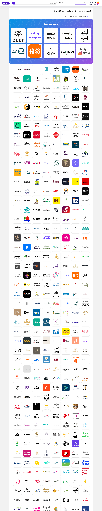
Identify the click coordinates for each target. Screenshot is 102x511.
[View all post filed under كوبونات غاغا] (46, 406)
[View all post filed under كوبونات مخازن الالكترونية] (56, 237)
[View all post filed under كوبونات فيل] (27, 312)
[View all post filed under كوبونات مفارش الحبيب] (85, 369)
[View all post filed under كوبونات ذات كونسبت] (56, 415)
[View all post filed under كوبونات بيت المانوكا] (75, 266)
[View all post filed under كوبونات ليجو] (66, 453)
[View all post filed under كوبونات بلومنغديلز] (75, 481)
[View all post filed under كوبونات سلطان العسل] (75, 125)
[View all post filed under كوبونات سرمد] (66, 125)
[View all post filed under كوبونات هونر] (17, 191)
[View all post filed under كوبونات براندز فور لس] (46, 294)
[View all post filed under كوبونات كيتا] (27, 284)
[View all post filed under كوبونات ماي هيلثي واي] (46, 266)
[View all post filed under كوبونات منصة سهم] (36, 116)
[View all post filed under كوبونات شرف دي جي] (17, 172)
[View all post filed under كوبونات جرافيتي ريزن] (27, 163)
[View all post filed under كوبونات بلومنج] (75, 116)
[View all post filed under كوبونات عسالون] (66, 406)
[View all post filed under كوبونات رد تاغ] (75, 453)
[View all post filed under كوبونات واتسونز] (85, 228)
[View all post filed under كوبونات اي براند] (56, 275)
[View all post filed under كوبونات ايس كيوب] (27, 350)
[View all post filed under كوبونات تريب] (46, 125)
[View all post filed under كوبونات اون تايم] (46, 106)
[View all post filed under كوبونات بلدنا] (17, 443)
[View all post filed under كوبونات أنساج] (75, 397)
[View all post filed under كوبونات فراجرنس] (17, 144)
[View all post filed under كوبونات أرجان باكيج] (36, 200)
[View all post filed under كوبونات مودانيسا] (27, 237)
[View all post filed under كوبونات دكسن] (27, 219)
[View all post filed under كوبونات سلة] (18, 51)
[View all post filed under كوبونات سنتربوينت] (66, 256)
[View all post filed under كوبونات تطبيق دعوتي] (17, 340)
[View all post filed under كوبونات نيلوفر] (17, 116)
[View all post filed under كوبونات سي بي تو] (75, 490)
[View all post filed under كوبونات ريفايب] (46, 135)
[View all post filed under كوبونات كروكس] (27, 266)
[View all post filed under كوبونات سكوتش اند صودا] (17, 88)
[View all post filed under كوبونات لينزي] (56, 350)
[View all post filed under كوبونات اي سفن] (56, 209)
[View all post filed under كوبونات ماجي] (17, 181)
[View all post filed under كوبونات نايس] (75, 219)
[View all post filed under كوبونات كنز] (56, 266)
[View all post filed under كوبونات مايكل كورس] (56, 425)
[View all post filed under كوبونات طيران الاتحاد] (85, 312)
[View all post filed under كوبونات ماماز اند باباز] (56, 406)
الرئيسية (89, 16)
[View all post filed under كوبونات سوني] (27, 125)
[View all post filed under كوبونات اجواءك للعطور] (36, 78)
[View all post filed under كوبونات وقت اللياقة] (36, 135)
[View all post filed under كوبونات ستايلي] (36, 387)
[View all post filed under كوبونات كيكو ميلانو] (56, 153)
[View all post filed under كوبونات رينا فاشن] (36, 369)
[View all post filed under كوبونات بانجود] (36, 266)
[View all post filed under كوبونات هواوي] (36, 125)
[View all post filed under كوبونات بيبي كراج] (36, 462)
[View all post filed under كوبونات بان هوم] (17, 387)
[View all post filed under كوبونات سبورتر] (36, 106)
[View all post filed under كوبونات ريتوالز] (85, 88)
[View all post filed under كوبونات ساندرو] (36, 219)
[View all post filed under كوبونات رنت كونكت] (36, 490)
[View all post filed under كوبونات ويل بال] (85, 256)
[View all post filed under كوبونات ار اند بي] (56, 331)
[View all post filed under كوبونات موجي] (56, 359)
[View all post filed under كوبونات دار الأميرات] (46, 116)
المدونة (66, 3)
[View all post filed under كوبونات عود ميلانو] (85, 219)
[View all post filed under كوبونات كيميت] (27, 397)
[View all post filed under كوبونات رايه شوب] (56, 284)
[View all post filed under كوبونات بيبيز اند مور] (27, 443)
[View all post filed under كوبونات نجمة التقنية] (36, 97)
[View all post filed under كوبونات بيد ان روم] (67, 51)
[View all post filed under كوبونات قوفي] (36, 443)
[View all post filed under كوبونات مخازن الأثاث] (46, 443)
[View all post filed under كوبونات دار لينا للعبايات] (17, 237)
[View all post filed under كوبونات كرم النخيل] (75, 172)
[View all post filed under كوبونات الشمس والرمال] (27, 340)
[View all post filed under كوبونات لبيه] (66, 303)
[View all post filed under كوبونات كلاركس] (36, 191)
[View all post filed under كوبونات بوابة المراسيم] (27, 209)
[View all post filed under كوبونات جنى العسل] (46, 153)
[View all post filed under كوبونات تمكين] (36, 228)
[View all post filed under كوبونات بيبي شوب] (27, 69)
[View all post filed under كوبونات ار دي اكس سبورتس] (36, 153)
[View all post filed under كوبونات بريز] (66, 69)
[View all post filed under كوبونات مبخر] (27, 434)
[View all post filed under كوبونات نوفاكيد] (34, 35)
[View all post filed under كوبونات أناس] (56, 97)
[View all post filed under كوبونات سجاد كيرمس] (27, 303)
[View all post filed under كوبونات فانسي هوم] (36, 350)
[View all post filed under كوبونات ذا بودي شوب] (56, 163)
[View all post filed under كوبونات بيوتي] (36, 397)
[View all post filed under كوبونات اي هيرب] (17, 369)
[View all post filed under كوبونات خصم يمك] (85, 415)
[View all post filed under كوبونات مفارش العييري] (46, 322)
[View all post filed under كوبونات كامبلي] (36, 172)
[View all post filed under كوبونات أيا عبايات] (17, 490)
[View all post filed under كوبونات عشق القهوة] (17, 312)
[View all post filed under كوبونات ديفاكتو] (17, 359)
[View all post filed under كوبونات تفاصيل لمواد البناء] (66, 191)
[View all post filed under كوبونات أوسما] (27, 415)
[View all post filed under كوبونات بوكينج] (66, 135)
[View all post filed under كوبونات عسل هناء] (85, 378)
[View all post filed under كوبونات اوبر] (36, 415)
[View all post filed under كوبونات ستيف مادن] (36, 500)
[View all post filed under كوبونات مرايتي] (36, 340)
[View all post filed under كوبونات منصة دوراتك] (75, 97)
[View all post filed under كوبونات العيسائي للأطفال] (75, 312)
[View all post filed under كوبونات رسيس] (46, 303)
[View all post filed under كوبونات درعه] (27, 453)
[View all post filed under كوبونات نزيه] (36, 181)
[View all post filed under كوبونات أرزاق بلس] (66, 209)
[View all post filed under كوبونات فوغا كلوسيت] (75, 228)
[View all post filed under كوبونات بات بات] (75, 462)
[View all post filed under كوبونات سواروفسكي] (17, 228)
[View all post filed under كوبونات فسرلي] (17, 294)
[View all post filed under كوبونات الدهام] (75, 350)
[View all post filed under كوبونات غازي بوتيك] (56, 434)
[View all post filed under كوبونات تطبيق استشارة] (17, 163)
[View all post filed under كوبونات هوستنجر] (75, 443)
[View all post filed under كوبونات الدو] (17, 78)
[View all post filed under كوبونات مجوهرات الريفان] (46, 350)
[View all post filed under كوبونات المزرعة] (56, 303)
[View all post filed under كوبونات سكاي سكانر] (36, 359)
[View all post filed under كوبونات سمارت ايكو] (27, 106)
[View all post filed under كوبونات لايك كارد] (27, 462)
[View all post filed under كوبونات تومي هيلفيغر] (75, 387)
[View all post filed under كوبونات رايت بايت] (85, 237)
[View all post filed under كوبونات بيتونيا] (17, 303)
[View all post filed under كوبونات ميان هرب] (17, 331)
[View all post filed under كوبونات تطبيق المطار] (46, 172)
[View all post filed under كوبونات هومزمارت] (36, 303)
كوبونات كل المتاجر (80, 3)
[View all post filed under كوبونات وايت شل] (46, 434)
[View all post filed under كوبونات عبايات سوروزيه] (66, 500)
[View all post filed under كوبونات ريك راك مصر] (56, 191)
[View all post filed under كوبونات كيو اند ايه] (36, 406)
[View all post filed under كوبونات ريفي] (36, 453)
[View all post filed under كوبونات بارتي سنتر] (85, 331)
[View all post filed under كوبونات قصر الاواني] (27, 471)
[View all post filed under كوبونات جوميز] (85, 397)
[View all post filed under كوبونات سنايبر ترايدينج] (66, 425)
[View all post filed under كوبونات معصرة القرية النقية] (66, 200)
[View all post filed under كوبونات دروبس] (85, 425)
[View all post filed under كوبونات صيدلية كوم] (27, 481)
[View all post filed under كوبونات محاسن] (66, 228)
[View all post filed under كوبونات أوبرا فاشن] (36, 88)
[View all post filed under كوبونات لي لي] (27, 387)
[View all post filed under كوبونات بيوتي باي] (75, 191)
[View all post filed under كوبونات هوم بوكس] (85, 471)
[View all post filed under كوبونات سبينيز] (56, 312)
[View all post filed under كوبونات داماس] (56, 125)
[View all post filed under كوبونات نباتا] (27, 256)
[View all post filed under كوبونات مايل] (66, 106)
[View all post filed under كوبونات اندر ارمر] (75, 135)
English (61, 3)
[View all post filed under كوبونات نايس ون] (85, 247)
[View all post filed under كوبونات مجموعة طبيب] (56, 471)
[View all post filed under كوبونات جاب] (46, 453)
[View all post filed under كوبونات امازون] (27, 144)
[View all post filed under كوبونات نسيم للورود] (17, 471)
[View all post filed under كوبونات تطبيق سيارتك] (46, 144)
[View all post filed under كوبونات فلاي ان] (85, 125)
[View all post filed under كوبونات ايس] (17, 406)
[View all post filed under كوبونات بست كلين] (56, 247)
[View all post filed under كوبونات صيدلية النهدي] (56, 453)
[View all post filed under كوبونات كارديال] (46, 490)
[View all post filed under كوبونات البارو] (85, 359)
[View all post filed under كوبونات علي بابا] (27, 359)
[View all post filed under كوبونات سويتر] (17, 284)
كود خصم (72, 3)
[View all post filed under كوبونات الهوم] (85, 350)
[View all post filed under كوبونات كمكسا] (17, 266)
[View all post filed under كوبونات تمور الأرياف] (27, 78)
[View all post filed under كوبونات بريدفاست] (27, 425)
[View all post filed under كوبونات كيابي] (27, 97)
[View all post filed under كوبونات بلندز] (56, 500)
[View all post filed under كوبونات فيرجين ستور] (56, 116)
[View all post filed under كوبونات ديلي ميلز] (46, 200)
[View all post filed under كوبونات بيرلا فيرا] (56, 462)
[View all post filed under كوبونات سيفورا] (17, 69)
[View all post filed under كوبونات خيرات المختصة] (85, 97)
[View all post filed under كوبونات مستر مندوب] (36, 322)
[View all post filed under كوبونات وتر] (36, 237)
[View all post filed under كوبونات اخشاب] (27, 181)
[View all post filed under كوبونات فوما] (46, 312)
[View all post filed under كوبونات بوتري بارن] (75, 500)
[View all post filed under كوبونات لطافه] (17, 256)
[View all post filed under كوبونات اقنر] (85, 443)
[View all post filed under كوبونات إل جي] (66, 340)
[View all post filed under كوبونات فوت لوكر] (85, 191)
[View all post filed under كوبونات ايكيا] (66, 144)
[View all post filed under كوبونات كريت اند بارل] (46, 219)
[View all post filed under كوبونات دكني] (36, 256)
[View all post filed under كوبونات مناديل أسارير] (27, 191)
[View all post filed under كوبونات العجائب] (66, 322)
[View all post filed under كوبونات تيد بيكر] (27, 88)
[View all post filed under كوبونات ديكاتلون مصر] (66, 294)
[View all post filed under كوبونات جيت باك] (75, 322)
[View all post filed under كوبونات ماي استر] (75, 471)
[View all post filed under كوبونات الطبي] (85, 163)
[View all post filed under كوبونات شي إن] (75, 369)
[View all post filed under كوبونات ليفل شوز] (83, 35)
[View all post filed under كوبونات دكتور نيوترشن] (66, 219)
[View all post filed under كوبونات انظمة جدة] (75, 340)
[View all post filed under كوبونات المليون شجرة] (36, 294)
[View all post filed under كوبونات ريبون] (46, 191)
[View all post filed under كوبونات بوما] (75, 434)
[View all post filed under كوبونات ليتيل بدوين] (56, 219)
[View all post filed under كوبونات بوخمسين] (46, 78)
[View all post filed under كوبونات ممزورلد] (17, 481)
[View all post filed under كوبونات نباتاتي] (66, 481)
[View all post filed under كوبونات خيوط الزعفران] (36, 425)
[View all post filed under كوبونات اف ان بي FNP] (46, 471)
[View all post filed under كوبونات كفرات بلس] (56, 443)
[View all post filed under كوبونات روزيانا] (17, 219)
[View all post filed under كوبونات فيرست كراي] (66, 312)
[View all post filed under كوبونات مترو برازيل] (56, 78)
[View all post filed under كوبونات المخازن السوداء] (56, 378)
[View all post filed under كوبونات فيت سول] (85, 181)
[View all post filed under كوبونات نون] (75, 181)
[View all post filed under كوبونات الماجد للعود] (46, 500)
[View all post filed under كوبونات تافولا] (66, 247)
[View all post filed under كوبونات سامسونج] (27, 500)
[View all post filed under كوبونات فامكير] (66, 275)
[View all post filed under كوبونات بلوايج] (85, 266)
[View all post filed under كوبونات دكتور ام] (46, 340)
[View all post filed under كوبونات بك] (27, 135)
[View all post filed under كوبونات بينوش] (56, 135)
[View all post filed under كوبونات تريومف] (36, 481)
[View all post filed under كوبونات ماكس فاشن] (51, 35)
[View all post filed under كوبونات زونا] (85, 490)
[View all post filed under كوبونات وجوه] (46, 481)
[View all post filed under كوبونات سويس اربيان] (27, 490)
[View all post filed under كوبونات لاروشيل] (66, 378)
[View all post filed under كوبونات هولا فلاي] (85, 135)
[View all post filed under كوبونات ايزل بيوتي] (75, 303)
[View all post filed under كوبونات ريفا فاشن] (51, 51)
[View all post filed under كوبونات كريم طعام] (17, 125)
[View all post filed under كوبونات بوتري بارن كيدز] (66, 88)
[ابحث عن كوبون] (13, 3)
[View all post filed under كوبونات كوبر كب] (46, 97)
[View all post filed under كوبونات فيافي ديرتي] (85, 275)
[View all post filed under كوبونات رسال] (85, 462)
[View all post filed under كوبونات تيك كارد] (66, 181)
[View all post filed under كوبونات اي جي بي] (17, 153)
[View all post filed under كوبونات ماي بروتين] (85, 78)
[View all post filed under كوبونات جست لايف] (75, 88)
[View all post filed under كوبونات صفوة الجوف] (56, 106)
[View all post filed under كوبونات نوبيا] (85, 500)
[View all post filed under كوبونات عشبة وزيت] (46, 247)
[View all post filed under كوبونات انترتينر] (75, 256)
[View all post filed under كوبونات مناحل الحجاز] (36, 434)
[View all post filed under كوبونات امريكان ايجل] (75, 78)
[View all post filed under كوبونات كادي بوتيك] (66, 350)
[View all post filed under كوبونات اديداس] (17, 434)
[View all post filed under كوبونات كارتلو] (66, 397)
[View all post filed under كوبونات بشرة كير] (17, 275)
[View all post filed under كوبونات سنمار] (17, 322)
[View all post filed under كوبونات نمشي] (17, 350)
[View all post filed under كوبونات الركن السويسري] (27, 378)
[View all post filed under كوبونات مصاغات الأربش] (27, 322)
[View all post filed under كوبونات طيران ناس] (46, 425)
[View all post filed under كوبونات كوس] (56, 172)
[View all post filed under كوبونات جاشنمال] (56, 144)
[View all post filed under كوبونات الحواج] (85, 481)
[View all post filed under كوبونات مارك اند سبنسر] (56, 228)
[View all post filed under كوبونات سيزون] (85, 200)
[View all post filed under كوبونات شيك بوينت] (46, 387)
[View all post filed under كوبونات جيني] (66, 237)
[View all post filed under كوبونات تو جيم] (36, 247)
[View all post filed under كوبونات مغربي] (27, 200)
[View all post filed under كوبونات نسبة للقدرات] (46, 359)
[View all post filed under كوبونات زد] (75, 163)
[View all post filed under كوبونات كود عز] (75, 200)
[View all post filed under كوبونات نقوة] (56, 481)
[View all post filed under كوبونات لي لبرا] (66, 153)
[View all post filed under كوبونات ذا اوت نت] (46, 228)
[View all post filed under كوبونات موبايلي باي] (66, 462)
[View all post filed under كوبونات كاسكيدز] (27, 369)
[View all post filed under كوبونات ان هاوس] (75, 378)
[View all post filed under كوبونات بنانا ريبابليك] (56, 397)
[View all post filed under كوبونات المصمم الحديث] (36, 69)
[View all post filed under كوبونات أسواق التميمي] (46, 209)
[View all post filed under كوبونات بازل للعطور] (66, 434)
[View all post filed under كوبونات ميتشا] (56, 387)
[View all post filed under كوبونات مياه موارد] (85, 153)
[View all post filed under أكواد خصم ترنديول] (75, 69)
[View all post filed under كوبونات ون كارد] (66, 97)
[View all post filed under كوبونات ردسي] (17, 378)
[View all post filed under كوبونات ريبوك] (66, 443)
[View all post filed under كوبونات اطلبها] (17, 453)
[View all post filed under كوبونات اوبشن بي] (85, 144)
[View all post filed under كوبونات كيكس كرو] (85, 303)
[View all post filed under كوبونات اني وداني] (66, 266)
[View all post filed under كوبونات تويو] (66, 387)
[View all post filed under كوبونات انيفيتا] (17, 106)
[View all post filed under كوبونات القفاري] (17, 97)
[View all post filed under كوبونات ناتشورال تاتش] (66, 490)
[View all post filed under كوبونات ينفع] (85, 209)
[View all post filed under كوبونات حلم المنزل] (85, 116)
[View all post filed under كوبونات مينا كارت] (27, 228)
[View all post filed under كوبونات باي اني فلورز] (56, 322)
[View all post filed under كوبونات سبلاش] (56, 69)
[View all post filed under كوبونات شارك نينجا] (17, 425)
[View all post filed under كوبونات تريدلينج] (75, 144)
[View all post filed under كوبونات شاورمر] (56, 181)
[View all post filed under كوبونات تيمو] (34, 51)
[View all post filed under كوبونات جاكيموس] (46, 181)
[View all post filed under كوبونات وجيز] (46, 69)
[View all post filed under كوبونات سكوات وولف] (85, 106)
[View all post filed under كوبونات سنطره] (27, 275)
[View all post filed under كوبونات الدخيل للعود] (17, 247)
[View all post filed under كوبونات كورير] (27, 294)
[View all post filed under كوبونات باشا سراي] (27, 406)
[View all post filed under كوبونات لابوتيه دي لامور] (85, 284)
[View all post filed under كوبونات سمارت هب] (27, 331)
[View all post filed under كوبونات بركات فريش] (85, 434)
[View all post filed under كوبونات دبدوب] (75, 406)
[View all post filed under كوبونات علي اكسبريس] (75, 209)
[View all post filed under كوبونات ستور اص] (75, 294)
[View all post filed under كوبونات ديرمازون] (75, 415)
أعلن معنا (5, 3)
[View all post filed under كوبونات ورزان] (85, 294)
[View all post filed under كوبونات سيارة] (46, 163)
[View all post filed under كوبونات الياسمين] (56, 88)
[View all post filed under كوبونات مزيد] (85, 340)
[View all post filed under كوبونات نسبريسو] (46, 275)
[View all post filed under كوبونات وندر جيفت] (46, 415)
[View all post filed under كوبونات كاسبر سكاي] (66, 359)
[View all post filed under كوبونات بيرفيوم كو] (36, 275)
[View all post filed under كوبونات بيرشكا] (66, 116)
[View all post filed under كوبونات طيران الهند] (17, 209)
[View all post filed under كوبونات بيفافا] (66, 172)
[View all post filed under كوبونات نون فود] (66, 331)
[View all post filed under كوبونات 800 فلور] (56, 340)
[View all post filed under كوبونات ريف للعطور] (18, 35)
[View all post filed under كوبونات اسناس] (46, 462)
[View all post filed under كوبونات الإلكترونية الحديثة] (85, 406)
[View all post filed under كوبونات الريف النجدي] (66, 284)
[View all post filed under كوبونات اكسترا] (36, 312)
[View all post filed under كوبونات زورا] (17, 415)
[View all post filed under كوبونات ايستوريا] (27, 247)
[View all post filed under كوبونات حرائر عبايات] (56, 256)
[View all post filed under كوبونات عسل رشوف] (85, 387)
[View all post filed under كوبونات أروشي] (56, 369)
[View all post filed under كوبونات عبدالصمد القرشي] (46, 88)
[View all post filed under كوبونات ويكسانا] (46, 331)
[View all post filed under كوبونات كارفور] (85, 172)
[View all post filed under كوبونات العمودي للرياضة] (17, 135)
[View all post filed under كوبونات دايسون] (36, 284)
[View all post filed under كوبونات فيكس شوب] (75, 247)
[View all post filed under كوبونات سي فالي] (36, 209)
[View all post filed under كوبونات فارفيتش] (85, 453)
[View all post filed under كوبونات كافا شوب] (75, 106)
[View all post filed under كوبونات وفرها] (36, 144)
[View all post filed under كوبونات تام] (75, 153)
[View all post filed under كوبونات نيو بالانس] (36, 471)
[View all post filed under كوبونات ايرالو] (83, 51)
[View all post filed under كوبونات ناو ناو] (75, 359)
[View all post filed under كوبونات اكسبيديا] (17, 200)
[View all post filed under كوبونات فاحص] (46, 369)
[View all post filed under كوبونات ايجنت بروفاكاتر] (85, 322)
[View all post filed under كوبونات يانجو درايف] (46, 378)
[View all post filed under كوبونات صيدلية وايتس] (67, 35)
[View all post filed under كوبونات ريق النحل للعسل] (56, 490)
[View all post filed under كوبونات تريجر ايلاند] (85, 69)
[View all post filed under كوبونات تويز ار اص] (36, 163)
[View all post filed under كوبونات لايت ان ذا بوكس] (17, 397)
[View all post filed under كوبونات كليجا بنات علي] (66, 78)
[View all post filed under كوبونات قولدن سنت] (17, 500)
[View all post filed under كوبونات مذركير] (17, 462)
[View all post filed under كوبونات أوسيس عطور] (75, 237)
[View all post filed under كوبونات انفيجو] (66, 471)
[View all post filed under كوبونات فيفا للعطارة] (66, 163)
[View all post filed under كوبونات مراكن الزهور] (27, 153)
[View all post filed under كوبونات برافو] (36, 378)
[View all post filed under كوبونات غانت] (36, 331)
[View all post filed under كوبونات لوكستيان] (46, 256)
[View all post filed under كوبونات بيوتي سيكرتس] (75, 284)
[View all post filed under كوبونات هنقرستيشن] (56, 200)
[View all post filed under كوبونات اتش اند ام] (66, 415)
